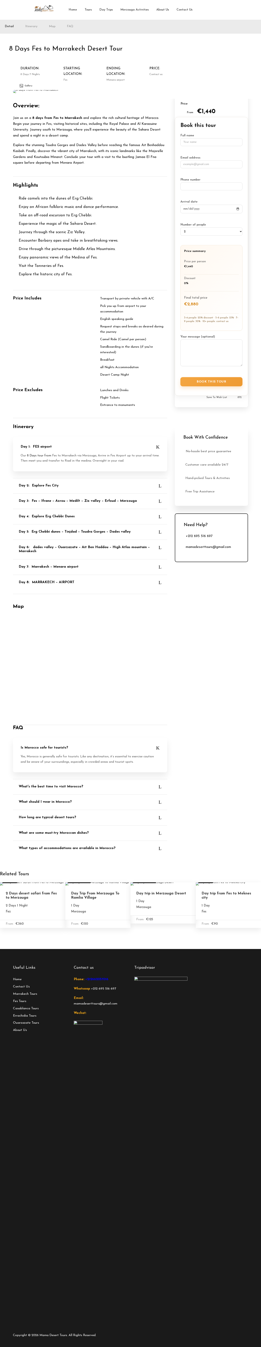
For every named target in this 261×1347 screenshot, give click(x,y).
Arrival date (189, 201)
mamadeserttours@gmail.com (95, 1003)
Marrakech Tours (25, 994)
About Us (162, 9)
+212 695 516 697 (103, 988)
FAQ (70, 26)
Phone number (190, 179)
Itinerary (31, 26)
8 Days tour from (39, 455)
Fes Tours (19, 1001)
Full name (187, 135)
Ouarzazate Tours (26, 1022)
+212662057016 (96, 979)
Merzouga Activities (134, 9)
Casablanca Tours (26, 1008)
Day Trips (106, 9)
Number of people (193, 224)
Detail (9, 26)
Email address (190, 157)
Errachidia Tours (24, 1015)
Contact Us (184, 9)
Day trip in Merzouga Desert (161, 893)
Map (52, 26)
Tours (88, 9)
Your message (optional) (197, 336)
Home (73, 9)
